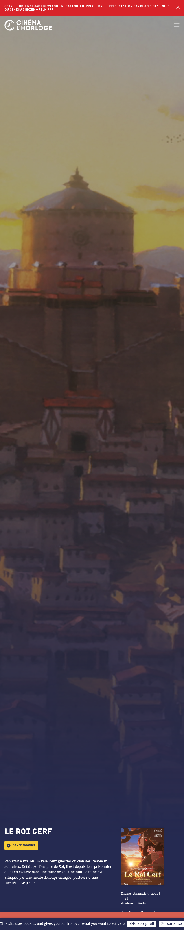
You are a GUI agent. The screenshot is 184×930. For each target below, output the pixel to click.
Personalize (171, 923)
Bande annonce (24, 845)
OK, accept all (141, 923)
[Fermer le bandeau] (178, 8)
